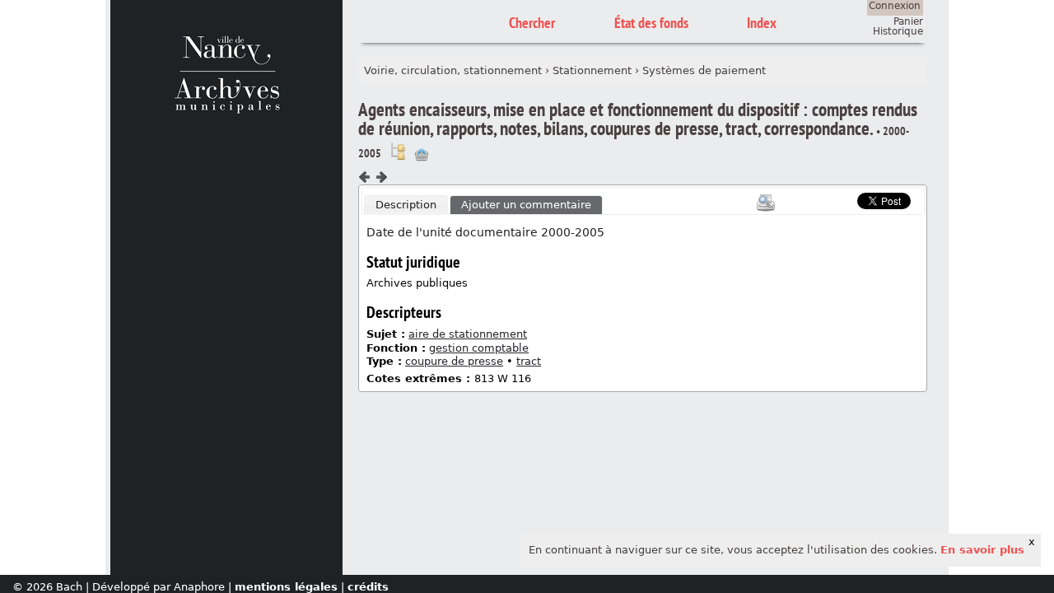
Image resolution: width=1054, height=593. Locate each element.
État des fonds (651, 22)
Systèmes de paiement (704, 70)
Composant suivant (381, 177)
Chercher (532, 22)
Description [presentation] (405, 204)
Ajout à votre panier (421, 154)
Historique (898, 31)
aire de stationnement (467, 334)
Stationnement (592, 70)
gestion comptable (479, 348)
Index (762, 22)
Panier (908, 21)
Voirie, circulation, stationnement (453, 70)
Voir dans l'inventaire (397, 151)
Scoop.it (831, 199)
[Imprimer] (766, 202)
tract (528, 361)
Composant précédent (364, 177)
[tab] (406, 205)
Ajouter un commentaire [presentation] (526, 204)
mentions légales (286, 587)
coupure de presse (454, 361)
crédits (368, 587)
